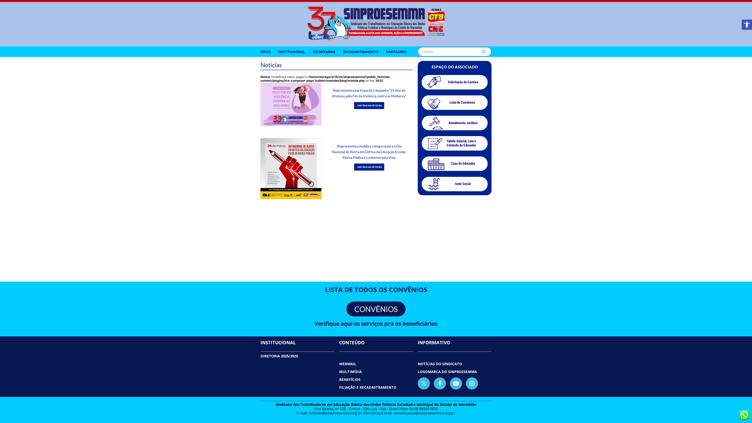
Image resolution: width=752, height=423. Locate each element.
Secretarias (324, 52)
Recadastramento (360, 52)
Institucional (292, 52)
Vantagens (396, 52)
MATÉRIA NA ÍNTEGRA (369, 105)
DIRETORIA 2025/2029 (279, 356)
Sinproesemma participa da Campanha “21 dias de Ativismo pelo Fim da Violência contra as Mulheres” (369, 93)
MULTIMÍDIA (350, 371)
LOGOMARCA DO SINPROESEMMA (447, 371)
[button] (747, 25)
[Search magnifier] (484, 52)
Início (265, 52)
